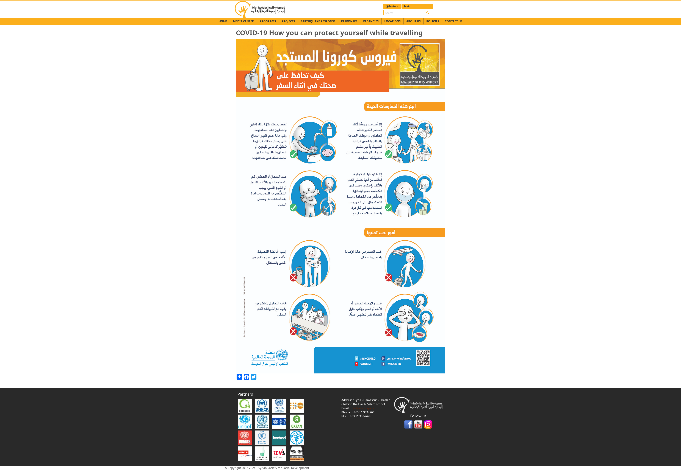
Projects (288, 21)
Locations (392, 21)
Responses (349, 21)
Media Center (243, 21)
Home (223, 21)
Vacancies (371, 21)
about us (413, 21)
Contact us (453, 21)
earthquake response (318, 21)
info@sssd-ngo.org (363, 408)
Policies (432, 21)
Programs (268, 21)
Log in (407, 6)
